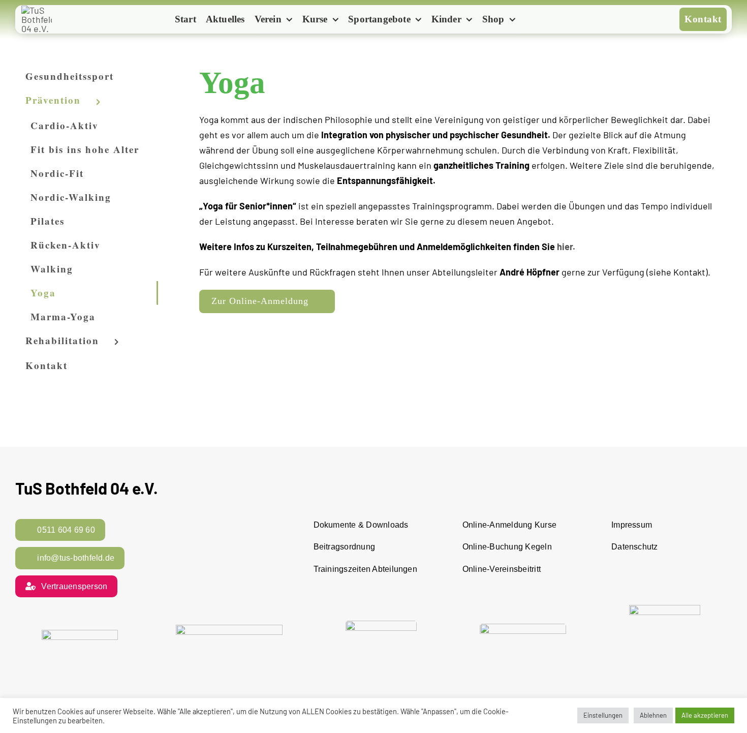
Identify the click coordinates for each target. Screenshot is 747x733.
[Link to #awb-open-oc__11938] (537, 20)
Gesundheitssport (69, 76)
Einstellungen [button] (602, 715)
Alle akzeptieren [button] (704, 715)
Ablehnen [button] (653, 715)
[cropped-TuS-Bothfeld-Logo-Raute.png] (36, 10)
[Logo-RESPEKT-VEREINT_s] (80, 634)
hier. (566, 246)
